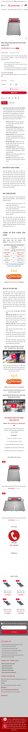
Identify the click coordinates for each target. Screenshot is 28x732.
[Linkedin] (12, 98)
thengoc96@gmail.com (21, 1)
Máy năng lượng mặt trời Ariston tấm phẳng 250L (14, 518)
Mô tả (4, 103)
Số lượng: (3, 84)
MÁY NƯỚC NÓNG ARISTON (14, 9)
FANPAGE (14, 553)
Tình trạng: (4, 80)
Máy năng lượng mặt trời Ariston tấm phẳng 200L (14, 486)
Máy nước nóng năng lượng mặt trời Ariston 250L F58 (7, 610)
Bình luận (12, 103)
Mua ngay (14, 92)
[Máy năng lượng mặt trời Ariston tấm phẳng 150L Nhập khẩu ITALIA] (14, 26)
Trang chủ (3, 9)
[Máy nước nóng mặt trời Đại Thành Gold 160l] (14, 276)
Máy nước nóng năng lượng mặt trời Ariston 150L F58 (21, 592)
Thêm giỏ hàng (14, 89)
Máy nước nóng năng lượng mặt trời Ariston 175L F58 (7, 592)
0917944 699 (10, 1)
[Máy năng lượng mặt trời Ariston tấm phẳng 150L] (14, 5)
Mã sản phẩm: (4, 52)
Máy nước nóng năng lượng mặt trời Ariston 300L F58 (21, 610)
